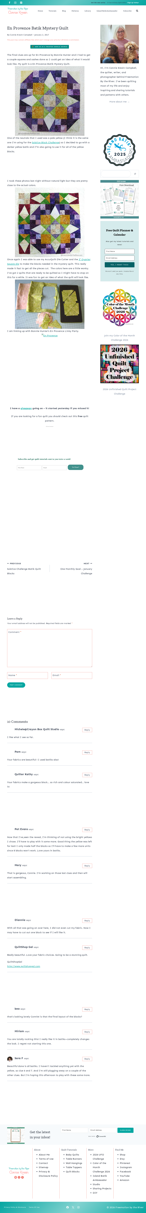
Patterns (75, 11)
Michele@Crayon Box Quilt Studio (37, 729)
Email (57, 675)
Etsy (122, 1158)
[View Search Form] (137, 11)
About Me (44, 1154)
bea (17, 1008)
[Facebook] (9, 2)
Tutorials (52, 11)
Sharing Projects (102, 1188)
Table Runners (74, 1158)
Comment (14, 632)
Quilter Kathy (24, 774)
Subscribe (127, 11)
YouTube (125, 1175)
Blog (64, 11)
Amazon (124, 1180)
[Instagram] (15, 2)
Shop (122, 1154)
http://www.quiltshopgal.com (23, 966)
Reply (87, 730)
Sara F (19, 1058)
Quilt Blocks (72, 1171)
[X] (73, 1207)
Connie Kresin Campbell (21, 35)
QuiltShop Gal (24, 947)
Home (40, 11)
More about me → (119, 101)
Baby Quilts (72, 1154)
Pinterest (125, 1163)
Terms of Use (46, 1158)
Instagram (126, 1167)
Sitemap (43, 1167)
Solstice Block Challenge (45, 142)
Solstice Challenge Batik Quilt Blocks (24, 568)
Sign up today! (133, 3)
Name (12, 675)
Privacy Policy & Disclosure (15, 1207)
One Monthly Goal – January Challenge (76, 568)
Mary (18, 865)
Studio (96, 1184)
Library (88, 11)
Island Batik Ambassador (107, 11)
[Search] (135, 173)
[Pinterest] (21, 2)
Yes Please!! (75, 467)
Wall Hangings (74, 1163)
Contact (43, 1163)
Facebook (125, 1171)
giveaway (26, 408)
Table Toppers (74, 1167)
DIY (95, 1192)
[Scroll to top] (140, 1204)
